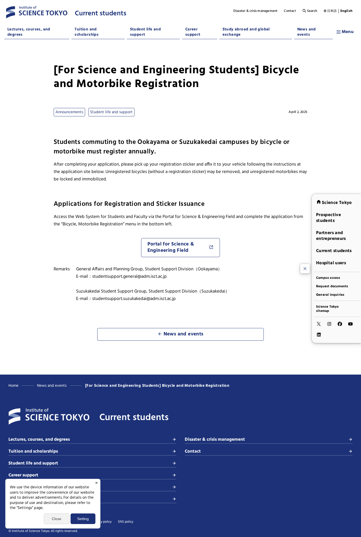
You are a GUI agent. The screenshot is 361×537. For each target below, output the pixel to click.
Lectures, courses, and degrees (28, 32)
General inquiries (330, 295)
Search (312, 11)
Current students (334, 250)
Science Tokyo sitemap (327, 309)
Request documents (332, 286)
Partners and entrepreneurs (331, 235)
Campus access (328, 278)
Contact (290, 11)
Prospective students (328, 217)
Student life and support (145, 32)
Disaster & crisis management (255, 11)
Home (13, 386)
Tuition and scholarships (87, 32)
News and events (306, 32)
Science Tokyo (337, 202)
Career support (193, 32)
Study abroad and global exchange (246, 32)
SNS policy (125, 522)
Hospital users (331, 263)
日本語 (332, 11)
